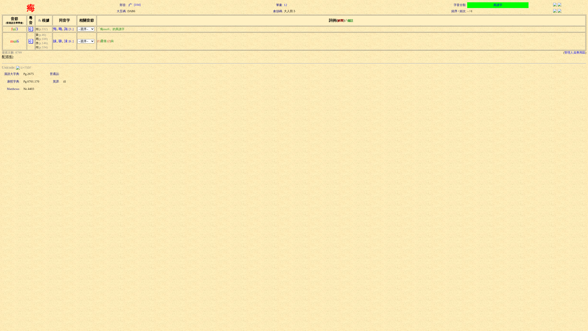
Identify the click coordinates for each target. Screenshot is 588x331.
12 (285, 5)
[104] (137, 4)
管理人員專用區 (574, 52)
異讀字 (497, 5)
